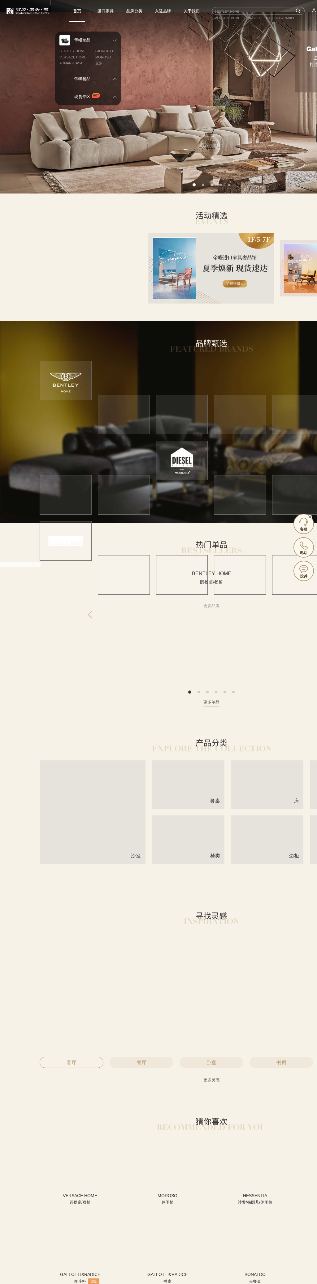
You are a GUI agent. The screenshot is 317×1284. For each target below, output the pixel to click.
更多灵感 (211, 1080)
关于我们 (192, 11)
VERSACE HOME (72, 57)
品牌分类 (134, 11)
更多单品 (211, 702)
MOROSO (103, 57)
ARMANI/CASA (70, 63)
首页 (77, 11)
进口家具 (106, 11)
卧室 (211, 1062)
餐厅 (141, 1062)
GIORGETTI (105, 51)
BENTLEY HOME (72, 51)
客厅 (71, 1062)
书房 (281, 1062)
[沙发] (92, 861)
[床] (267, 806)
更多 (98, 63)
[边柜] (267, 861)
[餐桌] (188, 806)
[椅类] (188, 861)
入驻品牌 (163, 11)
